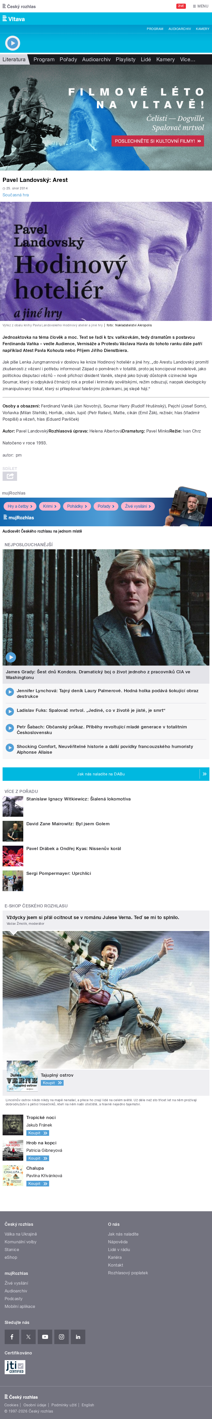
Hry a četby (18, 506)
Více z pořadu (21, 791)
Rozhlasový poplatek (128, 1272)
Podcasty (14, 1298)
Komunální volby (20, 1241)
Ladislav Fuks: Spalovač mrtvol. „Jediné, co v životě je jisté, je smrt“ (91, 710)
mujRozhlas (14, 493)
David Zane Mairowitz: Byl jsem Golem (68, 823)
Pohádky (75, 506)
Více (188, 59)
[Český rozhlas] (19, 6)
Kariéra (115, 1257)
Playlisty (125, 59)
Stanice (12, 1249)
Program (155, 29)
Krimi (47, 506)
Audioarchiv (180, 29)
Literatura (14, 59)
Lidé (146, 59)
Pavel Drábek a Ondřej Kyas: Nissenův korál (73, 848)
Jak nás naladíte (123, 1234)
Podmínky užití (64, 1405)
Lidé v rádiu (119, 1249)
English (88, 1405)
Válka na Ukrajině (21, 1234)
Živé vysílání (136, 506)
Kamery (202, 29)
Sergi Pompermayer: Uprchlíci (58, 873)
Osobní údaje (35, 1405)
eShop (11, 1257)
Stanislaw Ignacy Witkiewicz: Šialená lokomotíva (78, 798)
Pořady (68, 59)
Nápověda (118, 1241)
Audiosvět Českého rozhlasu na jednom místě (42, 531)
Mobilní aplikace (20, 1306)
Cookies (11, 1405)
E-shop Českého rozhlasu (36, 906)
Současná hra (16, 194)
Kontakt (115, 1265)
